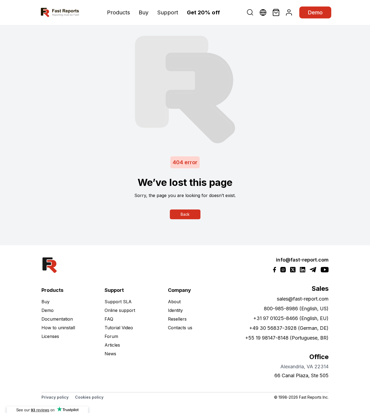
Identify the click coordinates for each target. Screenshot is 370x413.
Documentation (57, 319)
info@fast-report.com (302, 260)
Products (118, 12)
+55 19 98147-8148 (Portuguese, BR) (287, 338)
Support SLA (118, 301)
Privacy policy (55, 397)
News (110, 353)
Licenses (50, 336)
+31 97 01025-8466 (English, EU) (291, 318)
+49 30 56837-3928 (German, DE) (289, 328)
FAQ (109, 319)
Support (167, 12)
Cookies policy (89, 397)
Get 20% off (203, 12)
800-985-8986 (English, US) (296, 308)
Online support (120, 310)
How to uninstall (58, 327)
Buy (143, 12)
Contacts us (180, 327)
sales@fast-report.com (303, 299)
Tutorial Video (119, 327)
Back (185, 214)
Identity (175, 310)
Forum (111, 336)
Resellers (177, 319)
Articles (112, 345)
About (174, 301)
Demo (315, 12)
